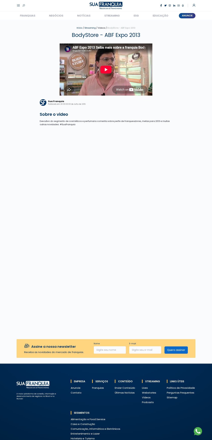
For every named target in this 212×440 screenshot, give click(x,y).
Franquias (27, 16)
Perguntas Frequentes (180, 392)
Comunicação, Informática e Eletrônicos (95, 429)
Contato (76, 392)
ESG (136, 16)
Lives (145, 388)
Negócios (56, 16)
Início (79, 27)
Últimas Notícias (125, 392)
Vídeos (146, 397)
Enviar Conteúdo (125, 388)
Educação (160, 16)
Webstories (149, 392)
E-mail (132, 343)
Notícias (83, 16)
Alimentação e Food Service (88, 419)
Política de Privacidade (181, 388)
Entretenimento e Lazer (85, 433)
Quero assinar (176, 350)
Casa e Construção (83, 424)
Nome (97, 343)
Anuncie (187, 15)
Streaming (112, 16)
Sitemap (172, 397)
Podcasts (148, 402)
